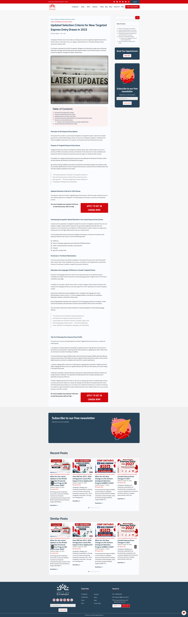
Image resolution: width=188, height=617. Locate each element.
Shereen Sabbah (55, 33)
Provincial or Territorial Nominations (64, 120)
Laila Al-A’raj (55, 489)
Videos (102, 7)
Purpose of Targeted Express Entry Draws (65, 114)
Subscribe (127, 103)
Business (96, 594)
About (110, 7)
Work (82, 603)
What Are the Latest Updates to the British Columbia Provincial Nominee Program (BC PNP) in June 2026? (58, 480)
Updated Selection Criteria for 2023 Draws (65, 116)
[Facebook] (114, 2)
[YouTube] (125, 2)
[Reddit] (123, 2)
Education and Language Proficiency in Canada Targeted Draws (72, 122)
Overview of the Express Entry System (64, 112)
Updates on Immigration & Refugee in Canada (61, 22)
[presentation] (60, 466)
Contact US (117, 7)
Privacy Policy (97, 603)
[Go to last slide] (52, 483)
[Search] (137, 17)
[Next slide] (135, 483)
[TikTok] (128, 2)
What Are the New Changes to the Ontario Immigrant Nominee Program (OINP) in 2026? (104, 479)
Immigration (84, 594)
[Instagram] (117, 2)
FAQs (122, 7)
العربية (135, 2)
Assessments (84, 597)
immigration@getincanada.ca (121, 597)
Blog (106, 7)
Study (82, 600)
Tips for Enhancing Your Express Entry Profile (66, 124)
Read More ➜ (54, 505)
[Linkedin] (120, 2)
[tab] (88, 507)
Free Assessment (132, 7)
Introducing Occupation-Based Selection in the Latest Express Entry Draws (73, 118)
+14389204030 (118, 594)
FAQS (95, 600)
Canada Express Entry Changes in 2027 (126, 477)
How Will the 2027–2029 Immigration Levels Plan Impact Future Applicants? (83, 478)
